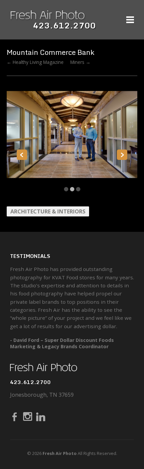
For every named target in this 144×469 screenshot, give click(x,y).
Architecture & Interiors (47, 211)
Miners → (80, 62)
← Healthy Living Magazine (35, 62)
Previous (22, 155)
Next (122, 155)
